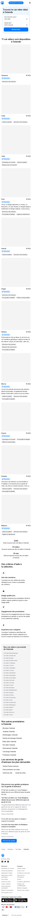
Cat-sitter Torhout (9, 665)
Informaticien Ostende (10, 748)
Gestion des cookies (23, 890)
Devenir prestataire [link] (7, 870)
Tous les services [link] (16, 915)
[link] (16, 63)
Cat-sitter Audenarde (10, 702)
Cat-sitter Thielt (8, 714)
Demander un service (16, 3)
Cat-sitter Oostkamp (9, 663)
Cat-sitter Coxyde (9, 682)
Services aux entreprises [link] (21, 876)
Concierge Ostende (9, 751)
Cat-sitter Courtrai (9, 670)
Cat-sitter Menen (8, 707)
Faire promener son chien (11, 769)
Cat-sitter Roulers (9, 695)
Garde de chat (7, 773)
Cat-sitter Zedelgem (9, 668)
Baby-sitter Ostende (9, 741)
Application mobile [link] (6, 873)
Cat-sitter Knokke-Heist (10, 660)
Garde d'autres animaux (11, 766)
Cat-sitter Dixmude (9, 680)
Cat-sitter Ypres (8, 700)
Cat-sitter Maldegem (10, 705)
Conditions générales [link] (23, 881)
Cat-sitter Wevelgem (10, 675)
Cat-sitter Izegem (9, 692)
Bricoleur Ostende (9, 728)
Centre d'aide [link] (21, 868)
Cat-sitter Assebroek (10, 655)
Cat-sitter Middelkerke (10, 690)
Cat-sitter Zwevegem (10, 678)
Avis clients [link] (4, 879)
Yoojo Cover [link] (21, 870)
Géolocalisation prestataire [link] (6, 887)
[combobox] (16, 18)
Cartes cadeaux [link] (6, 884)
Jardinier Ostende (9, 731)
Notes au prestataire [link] (7, 890)
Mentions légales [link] (22, 888)
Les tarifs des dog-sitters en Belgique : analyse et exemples (14, 826)
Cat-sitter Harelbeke (10, 673)
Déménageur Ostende (10, 735)
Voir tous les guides (9, 840)
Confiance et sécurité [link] (23, 873)
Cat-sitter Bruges (8, 658)
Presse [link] (19, 879)
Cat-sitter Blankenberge (11, 653)
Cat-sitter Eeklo (8, 710)
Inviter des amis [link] (5, 881)
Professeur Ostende (9, 755)
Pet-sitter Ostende (9, 745)
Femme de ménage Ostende (12, 738)
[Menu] (29, 2)
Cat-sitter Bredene (9, 687)
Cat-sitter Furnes (8, 685)
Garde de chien (20, 773)
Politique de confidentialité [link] (21, 884)
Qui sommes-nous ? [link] (7, 892)
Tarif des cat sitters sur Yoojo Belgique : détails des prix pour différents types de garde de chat (15, 800)
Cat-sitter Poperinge (9, 697)
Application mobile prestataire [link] (6, 876)
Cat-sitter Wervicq (9, 712)
